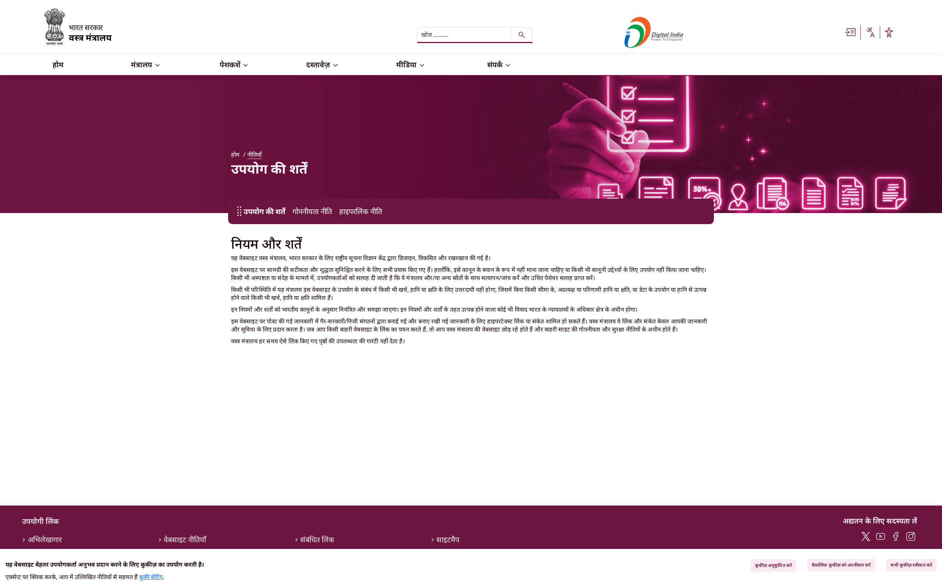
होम (235, 154)
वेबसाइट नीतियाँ (185, 539)
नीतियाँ (254, 154)
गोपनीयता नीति (312, 211)
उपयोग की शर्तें (264, 211)
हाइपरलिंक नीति (360, 211)
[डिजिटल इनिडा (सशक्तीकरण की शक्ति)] (654, 32)
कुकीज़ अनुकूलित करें (773, 565)
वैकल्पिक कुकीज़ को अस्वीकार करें (841, 565)
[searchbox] (465, 34)
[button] (851, 32)
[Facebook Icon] (895, 535)
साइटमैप (447, 539)
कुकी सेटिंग (151, 577)
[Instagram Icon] (911, 535)
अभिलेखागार (45, 539)
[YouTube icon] (880, 535)
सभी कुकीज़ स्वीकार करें (911, 565)
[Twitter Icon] (865, 535)
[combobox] (870, 32)
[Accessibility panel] (889, 32)
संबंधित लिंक (317, 539)
